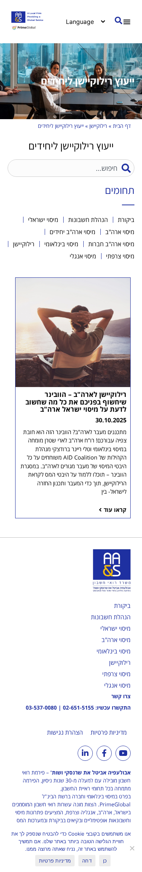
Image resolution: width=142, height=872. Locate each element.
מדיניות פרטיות (109, 732)
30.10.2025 (110, 420)
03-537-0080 (41, 707)
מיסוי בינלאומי (114, 651)
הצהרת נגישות (65, 732)
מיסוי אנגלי (117, 685)
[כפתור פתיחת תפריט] (127, 21)
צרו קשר (121, 696)
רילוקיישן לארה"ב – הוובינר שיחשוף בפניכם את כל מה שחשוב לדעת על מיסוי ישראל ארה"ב (75, 402)
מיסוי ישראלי (115, 628)
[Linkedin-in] (85, 753)
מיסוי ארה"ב (116, 640)
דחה (87, 861)
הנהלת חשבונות (111, 617)
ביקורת (122, 605)
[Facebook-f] (104, 753)
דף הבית (122, 125)
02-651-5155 (78, 707)
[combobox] (71, 168)
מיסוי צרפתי (116, 674)
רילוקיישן (98, 125)
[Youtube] (123, 753)
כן (105, 861)
